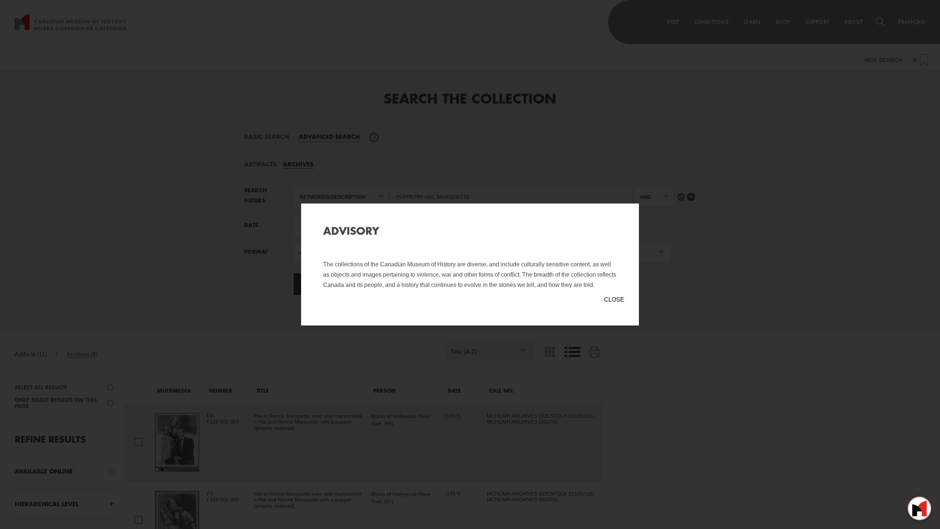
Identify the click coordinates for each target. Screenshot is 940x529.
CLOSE (614, 299)
